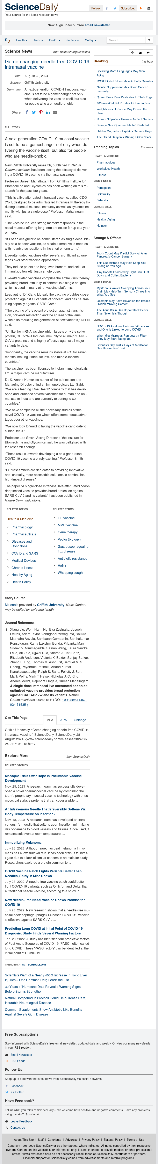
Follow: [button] (96, 8)
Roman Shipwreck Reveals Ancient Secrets (125, 119)
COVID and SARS (25, 553)
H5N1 (62, 565)
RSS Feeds (17, 1061)
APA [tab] (63, 719)
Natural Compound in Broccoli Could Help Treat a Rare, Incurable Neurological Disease (45, 1000)
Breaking (101, 61)
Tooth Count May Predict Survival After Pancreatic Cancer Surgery (122, 254)
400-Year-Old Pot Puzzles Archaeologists (123, 103)
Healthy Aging (22, 574)
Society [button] (71, 40)
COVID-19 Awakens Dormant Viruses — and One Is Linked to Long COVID (123, 327)
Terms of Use (135, 1139)
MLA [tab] (49, 719)
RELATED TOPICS (17, 509)
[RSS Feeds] (141, 8)
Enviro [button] (53, 40)
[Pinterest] (40, 112)
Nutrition (102, 225)
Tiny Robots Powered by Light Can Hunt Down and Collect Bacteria (123, 273)
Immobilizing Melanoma (23, 842)
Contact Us (17, 1127)
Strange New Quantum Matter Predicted (123, 125)
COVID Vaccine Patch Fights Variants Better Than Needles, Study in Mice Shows (43, 873)
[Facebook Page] (107, 8)
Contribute (54, 1139)
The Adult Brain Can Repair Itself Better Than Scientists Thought (122, 311)
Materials (11, 604)
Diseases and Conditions (22, 543)
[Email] (54, 112)
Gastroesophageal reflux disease (73, 549)
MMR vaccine (68, 525)
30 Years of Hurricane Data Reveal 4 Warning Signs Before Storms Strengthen (43, 989)
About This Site (24, 1139)
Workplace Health (108, 168)
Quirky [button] (89, 40)
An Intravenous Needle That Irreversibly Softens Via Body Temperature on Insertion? (45, 811)
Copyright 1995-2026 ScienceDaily (30, 1145)
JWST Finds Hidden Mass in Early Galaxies (125, 81)
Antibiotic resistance (72, 558)
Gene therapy (68, 532)
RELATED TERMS (63, 509)
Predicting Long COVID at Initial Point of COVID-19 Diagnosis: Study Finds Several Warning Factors (44, 930)
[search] (149, 40)
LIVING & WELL (103, 206)
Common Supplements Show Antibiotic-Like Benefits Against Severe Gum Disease (43, 1012)
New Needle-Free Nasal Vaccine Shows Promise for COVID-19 (45, 902)
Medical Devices (24, 560)
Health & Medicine (20, 518)
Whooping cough (70, 572)
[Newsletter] (149, 8)
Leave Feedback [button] (21, 1121)
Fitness (101, 175)
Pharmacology (22, 527)
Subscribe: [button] (128, 8)
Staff (41, 1139)
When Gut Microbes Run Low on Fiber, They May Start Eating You (122, 337)
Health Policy (21, 581)
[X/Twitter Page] (115, 8)
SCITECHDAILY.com (34, 964)
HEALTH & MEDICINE (106, 156)
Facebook (16, 1086)
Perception (104, 188)
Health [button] (21, 40)
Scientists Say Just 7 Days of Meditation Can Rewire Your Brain (123, 346)
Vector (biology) (69, 539)
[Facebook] (26, 112)
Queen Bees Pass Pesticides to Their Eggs (124, 97)
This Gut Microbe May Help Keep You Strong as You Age (121, 264)
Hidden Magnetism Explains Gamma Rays (124, 131)
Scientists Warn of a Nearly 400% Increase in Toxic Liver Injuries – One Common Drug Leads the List (46, 977)
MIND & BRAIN (102, 181)
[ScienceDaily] (31, 7)
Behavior (102, 200)
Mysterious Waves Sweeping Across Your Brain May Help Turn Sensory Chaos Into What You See (123, 291)
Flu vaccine (66, 517)
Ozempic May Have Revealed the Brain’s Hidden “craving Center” (123, 302)
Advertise (71, 1139)
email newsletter (97, 25)
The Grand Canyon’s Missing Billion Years (124, 137)
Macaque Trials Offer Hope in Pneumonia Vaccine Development (43, 778)
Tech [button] (37, 40)
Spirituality (103, 194)
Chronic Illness (22, 567)
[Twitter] (33, 112)
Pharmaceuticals (24, 534)
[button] (133, 52)
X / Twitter (16, 1092)
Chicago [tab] (80, 719)
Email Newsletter (21, 1055)
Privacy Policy (91, 1139)
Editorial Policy (113, 1139)
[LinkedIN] (47, 112)
